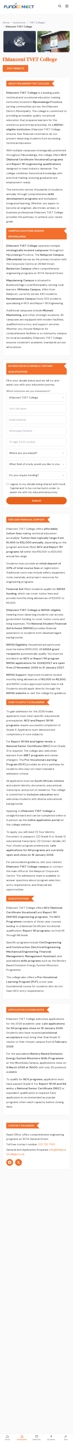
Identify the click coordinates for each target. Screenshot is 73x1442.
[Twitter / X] (18, 1162)
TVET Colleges (37, 22)
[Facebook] (9, 1162)
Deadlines (37, 1439)
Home (6, 22)
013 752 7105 (46, 1144)
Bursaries (51, 1439)
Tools (66, 1439)
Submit (36, 500)
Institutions (19, 22)
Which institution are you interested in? (28, 391)
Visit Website (15, 68)
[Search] (60, 6)
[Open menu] (66, 6)
